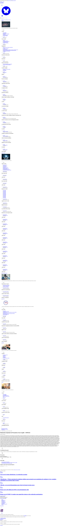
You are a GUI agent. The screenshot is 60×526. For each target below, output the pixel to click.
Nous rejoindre (3, 501)
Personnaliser (1, 519)
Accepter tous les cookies (3, 518)
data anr (2, 504)
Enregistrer (1, 525)
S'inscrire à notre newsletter (3, 498)
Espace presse (1, 2)
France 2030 (3, 503)
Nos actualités (3, 502)
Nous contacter (2, 505)
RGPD (2, 499)
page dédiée (25, 515)
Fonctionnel (1, 520)
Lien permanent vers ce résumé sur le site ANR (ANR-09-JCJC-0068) (9, 462)
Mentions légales (3, 500)
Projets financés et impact (4, 428)
